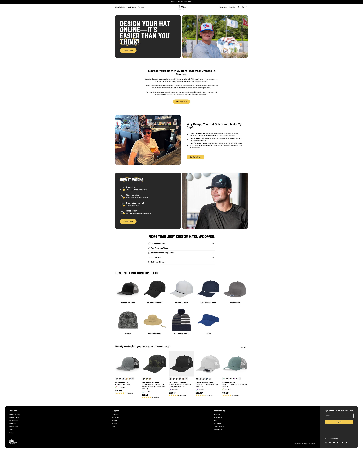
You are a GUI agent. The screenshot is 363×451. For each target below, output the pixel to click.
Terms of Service (219, 426)
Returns (114, 423)
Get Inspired (217, 423)
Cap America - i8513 (150, 383)
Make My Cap (301, 443)
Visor (10, 429)
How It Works (218, 417)
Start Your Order (181, 102)
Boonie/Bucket (13, 426)
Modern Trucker (14, 417)
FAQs (113, 426)
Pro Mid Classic (13, 420)
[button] (120, 7)
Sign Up (339, 422)
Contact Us (115, 414)
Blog (215, 420)
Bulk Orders (115, 417)
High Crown (12, 423)
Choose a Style (128, 50)
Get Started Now (195, 157)
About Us (217, 414)
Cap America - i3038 (177, 383)
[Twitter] (342, 442)
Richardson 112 (121, 383)
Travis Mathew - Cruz (205, 383)
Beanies (11, 433)
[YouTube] (334, 442)
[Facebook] (326, 442)
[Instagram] (330, 442)
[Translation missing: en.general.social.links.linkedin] (346, 442)
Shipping (114, 420)
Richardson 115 (228, 382)
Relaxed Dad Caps (14, 414)
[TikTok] (338, 442)
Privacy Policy (218, 429)
